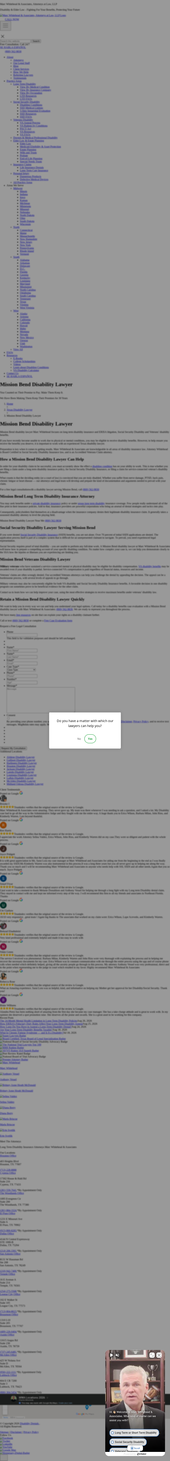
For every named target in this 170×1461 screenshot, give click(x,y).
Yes (90, 739)
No (79, 739)
